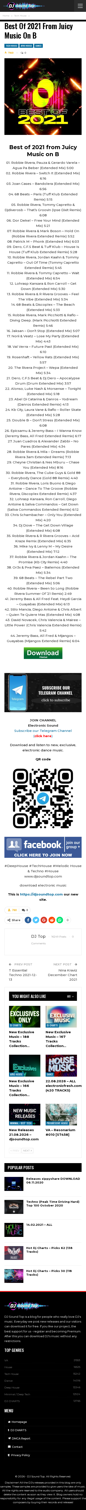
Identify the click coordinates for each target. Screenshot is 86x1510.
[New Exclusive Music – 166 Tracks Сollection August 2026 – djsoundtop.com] (24, 1065)
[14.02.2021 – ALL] (13, 1230)
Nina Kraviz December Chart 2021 (62, 975)
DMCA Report (21, 1438)
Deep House (11, 1387)
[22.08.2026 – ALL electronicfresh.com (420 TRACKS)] (61, 1065)
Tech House (11, 45)
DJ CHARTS (15, 1025)
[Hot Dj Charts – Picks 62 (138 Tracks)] (13, 1253)
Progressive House (57, 1123)
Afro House (26, 45)
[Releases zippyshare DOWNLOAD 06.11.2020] (13, 1184)
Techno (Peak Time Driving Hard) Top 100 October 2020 (52, 1203)
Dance (38, 45)
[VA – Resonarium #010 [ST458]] (61, 1114)
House (8, 1367)
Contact (17, 1446)
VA (6, 1360)
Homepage (19, 1421)
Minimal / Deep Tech (21, 1123)
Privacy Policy (20, 1455)
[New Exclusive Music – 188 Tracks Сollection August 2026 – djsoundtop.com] (24, 1017)
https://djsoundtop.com (42, 894)
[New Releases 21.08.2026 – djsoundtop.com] (24, 1114)
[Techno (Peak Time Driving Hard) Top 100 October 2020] (13, 1207)
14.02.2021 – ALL (39, 1224)
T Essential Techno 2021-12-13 (23, 975)
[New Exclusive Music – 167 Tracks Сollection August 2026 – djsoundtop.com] (61, 1017)
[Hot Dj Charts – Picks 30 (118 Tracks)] (13, 1276)
